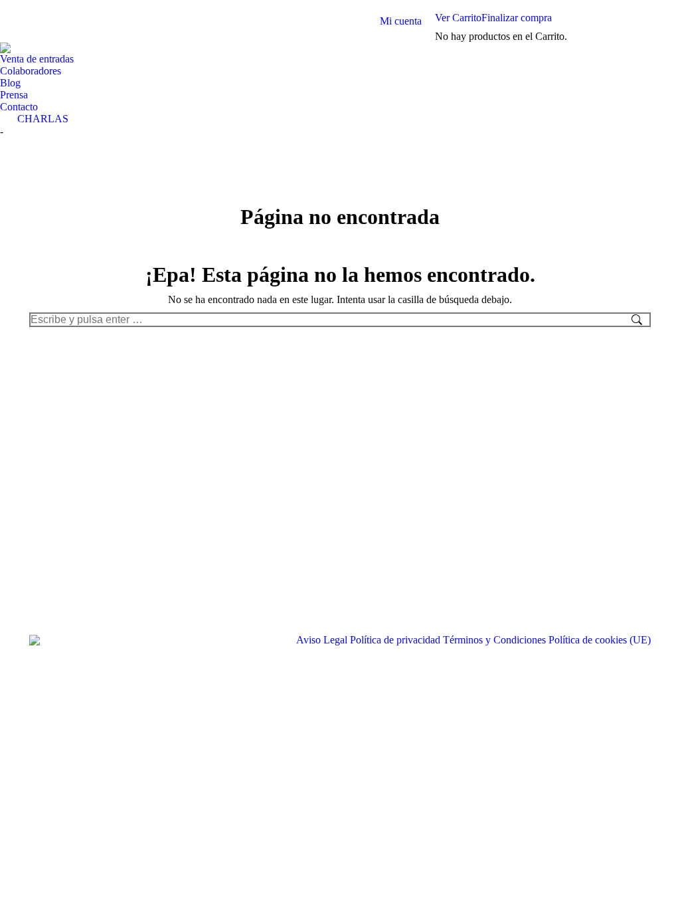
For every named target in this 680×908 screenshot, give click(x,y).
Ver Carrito (458, 17)
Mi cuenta (401, 21)
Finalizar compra (516, 17)
